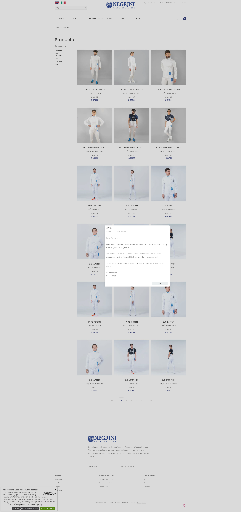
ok (160, 283)
